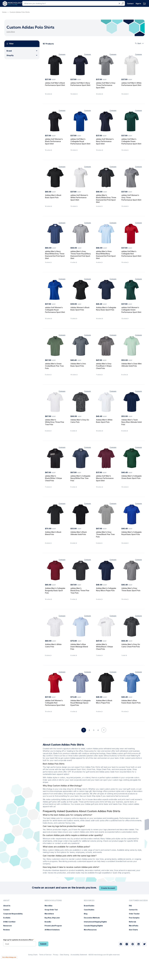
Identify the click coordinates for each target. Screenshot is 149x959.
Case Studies (90, 910)
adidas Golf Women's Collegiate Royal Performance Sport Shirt (55, 309)
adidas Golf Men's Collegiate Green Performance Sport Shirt (131, 141)
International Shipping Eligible (96, 922)
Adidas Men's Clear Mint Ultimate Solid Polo (131, 365)
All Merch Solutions (53, 930)
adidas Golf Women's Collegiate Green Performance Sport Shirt (131, 309)
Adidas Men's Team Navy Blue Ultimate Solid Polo (131, 422)
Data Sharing (64, 955)
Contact (130, 3)
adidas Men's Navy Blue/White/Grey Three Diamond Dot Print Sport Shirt (55, 254)
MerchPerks (134, 926)
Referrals (133, 922)
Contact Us (134, 910)
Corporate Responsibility (14, 914)
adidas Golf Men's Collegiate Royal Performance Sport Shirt (80, 141)
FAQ (131, 906)
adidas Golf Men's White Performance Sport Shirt (131, 84)
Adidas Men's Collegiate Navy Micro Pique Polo (106, 589)
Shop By (10, 55)
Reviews (7, 930)
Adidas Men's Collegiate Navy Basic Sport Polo (106, 308)
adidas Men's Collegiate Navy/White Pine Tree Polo (80, 478)
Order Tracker (135, 914)
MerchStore (50, 914)
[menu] (13, 916)
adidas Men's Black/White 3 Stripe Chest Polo (53, 478)
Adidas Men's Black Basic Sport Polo (53, 196)
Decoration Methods (93, 918)
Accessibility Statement (79, 955)
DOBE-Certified (10, 922)
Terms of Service (45, 955)
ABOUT (6, 900)
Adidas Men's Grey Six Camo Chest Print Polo (130, 645)
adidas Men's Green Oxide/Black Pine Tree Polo (54, 366)
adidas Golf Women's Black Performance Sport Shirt (54, 141)
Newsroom (8, 926)
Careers (7, 910)
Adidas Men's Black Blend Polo (53, 533)
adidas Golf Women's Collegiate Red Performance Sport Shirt (55, 702)
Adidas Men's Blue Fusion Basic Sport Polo (131, 701)
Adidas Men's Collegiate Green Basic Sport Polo (131, 477)
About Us (7, 906)
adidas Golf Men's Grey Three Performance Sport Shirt (105, 85)
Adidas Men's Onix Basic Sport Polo (78, 365)
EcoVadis (7, 918)
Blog (86, 914)
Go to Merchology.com (9, 957)
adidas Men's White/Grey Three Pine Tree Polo (54, 422)
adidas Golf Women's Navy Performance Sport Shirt (105, 141)
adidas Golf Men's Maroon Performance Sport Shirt (105, 478)
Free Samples (135, 918)
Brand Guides (90, 906)
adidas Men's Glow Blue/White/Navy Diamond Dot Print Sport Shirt (106, 254)
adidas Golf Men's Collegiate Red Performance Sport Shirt (131, 253)
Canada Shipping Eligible (94, 926)
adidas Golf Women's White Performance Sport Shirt (79, 197)
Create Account (108, 888)
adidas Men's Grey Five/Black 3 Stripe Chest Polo (104, 366)
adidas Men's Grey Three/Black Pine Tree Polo (105, 534)
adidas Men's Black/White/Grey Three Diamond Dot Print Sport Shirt (106, 198)
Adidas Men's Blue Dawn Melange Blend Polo (79, 646)
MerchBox (49, 906)
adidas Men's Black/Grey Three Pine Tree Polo (79, 590)
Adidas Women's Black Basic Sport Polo (79, 308)
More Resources (91, 930)
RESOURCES (89, 900)
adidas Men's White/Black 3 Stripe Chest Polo (104, 646)
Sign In (138, 3)
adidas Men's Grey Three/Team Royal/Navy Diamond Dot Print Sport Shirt (80, 254)
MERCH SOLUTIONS (53, 900)
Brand (9, 51)
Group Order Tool (52, 910)
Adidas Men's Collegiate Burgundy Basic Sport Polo (55, 590)
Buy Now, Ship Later (53, 918)
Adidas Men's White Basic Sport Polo (104, 421)
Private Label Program (54, 926)
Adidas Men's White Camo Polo (53, 645)
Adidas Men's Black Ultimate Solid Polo (78, 533)
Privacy (55, 955)
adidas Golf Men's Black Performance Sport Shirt (55, 84)
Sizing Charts (33, 955)
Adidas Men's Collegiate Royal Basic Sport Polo (131, 533)
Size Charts (134, 930)
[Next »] (103, 734)
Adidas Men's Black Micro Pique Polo (104, 701)
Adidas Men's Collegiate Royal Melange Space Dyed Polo (80, 702)
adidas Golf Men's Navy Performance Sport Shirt (80, 84)
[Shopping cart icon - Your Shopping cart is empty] (145, 6)
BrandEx (49, 922)
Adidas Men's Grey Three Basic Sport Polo (130, 589)
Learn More (11, 32)
